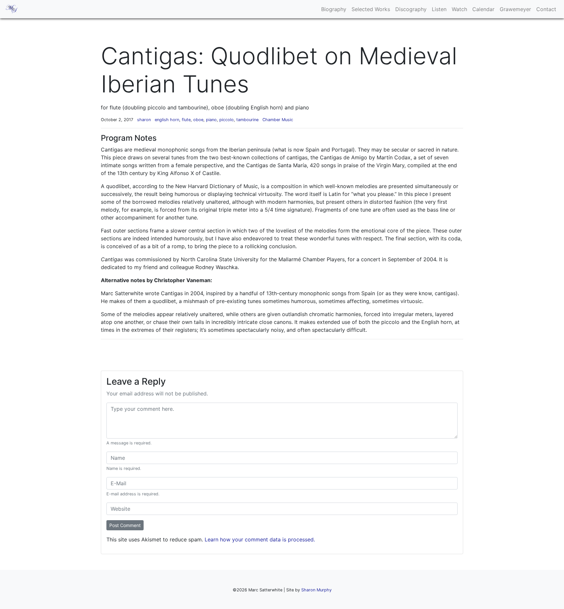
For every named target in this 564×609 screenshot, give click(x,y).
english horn (167, 119)
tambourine (247, 119)
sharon (144, 119)
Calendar (483, 9)
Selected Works (371, 9)
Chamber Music (277, 119)
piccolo (226, 119)
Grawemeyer (515, 9)
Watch (459, 9)
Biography (333, 9)
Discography (411, 9)
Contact (546, 9)
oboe (198, 119)
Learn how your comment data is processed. (260, 539)
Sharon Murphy (316, 589)
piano (211, 119)
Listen (439, 9)
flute (186, 119)
